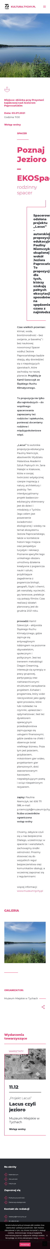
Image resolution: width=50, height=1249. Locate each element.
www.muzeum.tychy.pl (30, 891)
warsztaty (16, 1051)
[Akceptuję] (47, 1235)
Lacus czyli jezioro (22, 1107)
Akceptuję (25, 1244)
